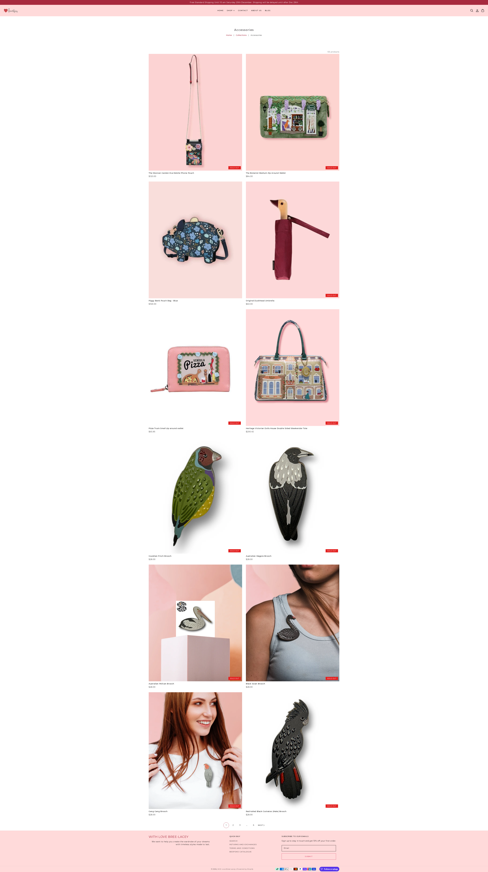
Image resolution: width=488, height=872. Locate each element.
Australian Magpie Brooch (258, 556)
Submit (309, 856)
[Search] (471, 10)
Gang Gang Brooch (158, 811)
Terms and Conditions (242, 848)
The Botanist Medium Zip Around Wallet (266, 173)
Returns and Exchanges (243, 844)
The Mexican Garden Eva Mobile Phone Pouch (171, 173)
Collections (241, 35)
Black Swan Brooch (255, 684)
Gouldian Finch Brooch (160, 556)
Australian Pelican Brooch (161, 684)
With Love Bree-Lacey (226, 869)
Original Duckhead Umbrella (260, 301)
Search (234, 841)
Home (229, 35)
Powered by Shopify (245, 869)
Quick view (195, 168)
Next (260, 825)
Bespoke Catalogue (241, 852)
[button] (471, 10)
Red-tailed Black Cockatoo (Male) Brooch (266, 811)
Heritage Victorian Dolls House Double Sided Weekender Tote (276, 428)
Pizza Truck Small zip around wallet (166, 428)
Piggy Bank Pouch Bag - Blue (163, 301)
